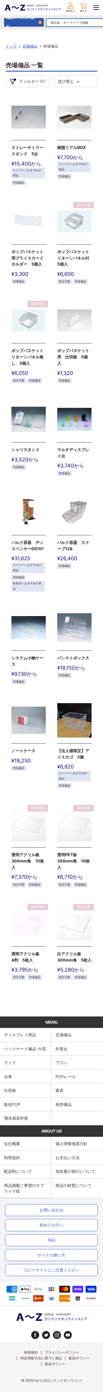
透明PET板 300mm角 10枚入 (73, 860)
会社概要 (12, 1143)
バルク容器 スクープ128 (73, 545)
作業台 (62, 1048)
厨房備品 (64, 1104)
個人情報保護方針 (72, 1143)
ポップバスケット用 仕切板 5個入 (73, 356)
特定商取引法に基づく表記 (41, 1358)
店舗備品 (30, 46)
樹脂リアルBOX (71, 147)
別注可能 (64, 281)
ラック (10, 1062)
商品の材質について (74, 1185)
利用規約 (12, 1157)
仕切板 (10, 1090)
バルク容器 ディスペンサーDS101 (27, 545)
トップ (11, 46)
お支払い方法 (68, 1157)
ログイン (70, 10)
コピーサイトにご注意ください (51, 1269)
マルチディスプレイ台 (73, 452)
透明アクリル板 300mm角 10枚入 (27, 860)
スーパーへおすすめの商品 (27, 173)
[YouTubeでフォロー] (68, 1335)
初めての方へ (51, 1224)
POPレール (66, 1076)
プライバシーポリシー (62, 1352)
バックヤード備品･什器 (25, 1048)
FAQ (52, 1240)
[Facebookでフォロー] (35, 1335)
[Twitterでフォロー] (46, 1335)
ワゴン (62, 1062)
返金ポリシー (55, 1364)
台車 (8, 1076)
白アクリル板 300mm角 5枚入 (74, 956)
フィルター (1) (32, 81)
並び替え (66, 81)
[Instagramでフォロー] (57, 1335)
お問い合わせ (51, 1210)
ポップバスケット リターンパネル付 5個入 (74, 257)
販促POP (12, 1104)
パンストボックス (73, 657)
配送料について (18, 1171)
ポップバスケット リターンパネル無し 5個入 (28, 356)
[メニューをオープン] (96, 7)
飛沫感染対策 (16, 1118)
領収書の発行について (76, 1171)
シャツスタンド (25, 449)
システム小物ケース (27, 660)
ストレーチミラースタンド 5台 (27, 150)
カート (83, 10)
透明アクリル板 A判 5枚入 (27, 956)
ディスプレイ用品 (20, 1034)
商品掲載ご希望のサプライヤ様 (24, 1188)
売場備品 (18, 182)
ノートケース (23, 750)
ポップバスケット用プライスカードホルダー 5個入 (27, 257)
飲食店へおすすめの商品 (27, 586)
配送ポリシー (79, 1358)
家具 (60, 1090)
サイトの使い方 (51, 1255)
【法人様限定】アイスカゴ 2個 (73, 753)
